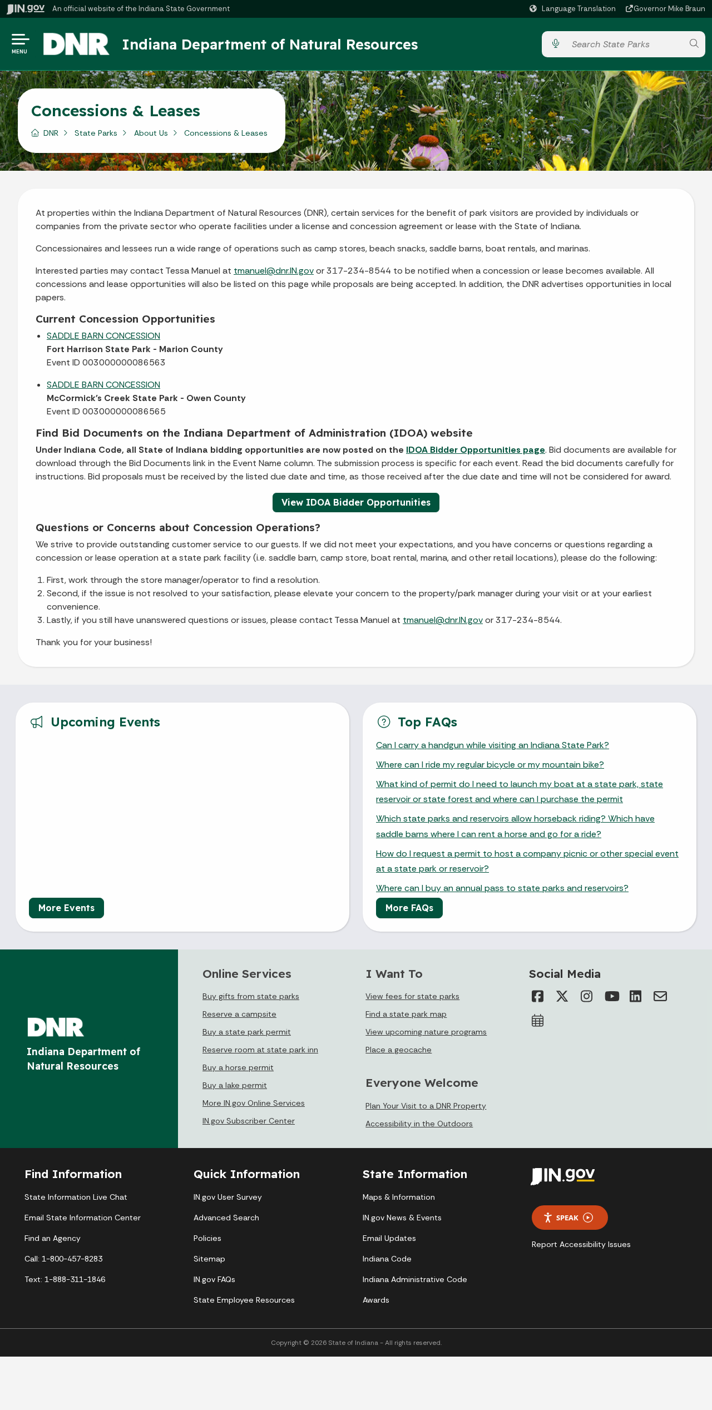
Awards (376, 1300)
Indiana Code (387, 1259)
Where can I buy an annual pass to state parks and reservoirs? (502, 888)
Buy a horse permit (238, 1067)
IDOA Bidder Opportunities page (475, 450)
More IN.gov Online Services (253, 1103)
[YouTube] (611, 996)
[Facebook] (538, 996)
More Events (66, 907)
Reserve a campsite (239, 1014)
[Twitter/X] (562, 996)
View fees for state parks (412, 996)
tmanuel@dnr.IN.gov (274, 270)
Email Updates (389, 1238)
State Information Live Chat (75, 1197)
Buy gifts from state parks (250, 996)
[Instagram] (587, 996)
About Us (151, 133)
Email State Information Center (82, 1218)
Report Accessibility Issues (581, 1244)
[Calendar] (538, 1021)
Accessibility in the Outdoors (419, 1124)
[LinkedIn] (636, 996)
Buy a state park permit (246, 1032)
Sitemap (209, 1259)
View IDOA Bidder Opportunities (356, 502)
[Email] (660, 996)
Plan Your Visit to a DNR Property (425, 1106)
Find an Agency (52, 1238)
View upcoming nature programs (426, 1032)
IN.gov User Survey (228, 1197)
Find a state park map (406, 1014)
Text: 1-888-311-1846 (64, 1279)
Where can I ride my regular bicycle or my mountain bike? (490, 764)
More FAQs (409, 907)
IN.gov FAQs (214, 1279)
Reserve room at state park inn (260, 1050)
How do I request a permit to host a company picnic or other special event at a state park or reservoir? (527, 861)
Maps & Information (399, 1197)
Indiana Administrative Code (415, 1279)
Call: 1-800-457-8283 (63, 1259)
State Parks (96, 133)
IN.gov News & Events (402, 1218)
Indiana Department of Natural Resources (270, 44)
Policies (207, 1238)
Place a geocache (398, 1050)
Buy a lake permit (234, 1085)
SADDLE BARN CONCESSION (103, 336)
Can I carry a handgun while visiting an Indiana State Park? (492, 745)
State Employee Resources (244, 1300)
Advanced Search (226, 1218)
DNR (50, 133)
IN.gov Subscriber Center (248, 1121)
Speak (567, 1218)
